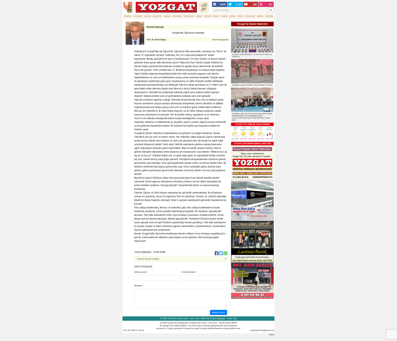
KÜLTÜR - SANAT (211, 16)
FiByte (271, 335)
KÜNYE (260, 16)
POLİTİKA (138, 16)
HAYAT (199, 16)
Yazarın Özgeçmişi (220, 39)
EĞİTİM (233, 16)
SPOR (240, 16)
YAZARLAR (250, 16)
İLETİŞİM (269, 16)
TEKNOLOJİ (188, 16)
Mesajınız (138, 285)
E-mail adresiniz (188, 272)
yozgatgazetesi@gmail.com (262, 330)
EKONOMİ (177, 16)
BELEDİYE (157, 16)
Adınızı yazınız (140, 272)
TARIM (224, 16)
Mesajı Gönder (218, 312)
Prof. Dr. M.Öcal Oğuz (156, 39)
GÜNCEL (127, 16)
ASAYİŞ (147, 16)
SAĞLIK (167, 16)
